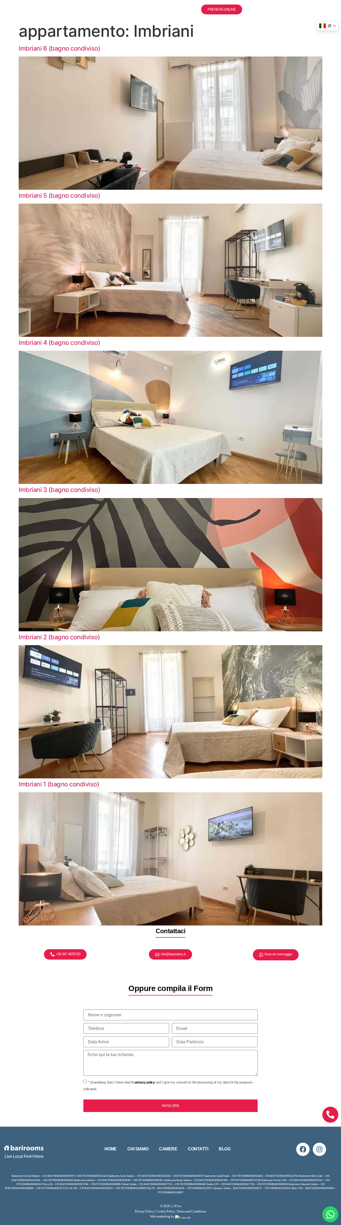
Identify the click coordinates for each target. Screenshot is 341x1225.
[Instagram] (319, 1149)
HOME (110, 1148)
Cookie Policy (165, 1211)
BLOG (190, 9)
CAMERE (133, 9)
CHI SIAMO (103, 9)
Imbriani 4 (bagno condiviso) (59, 342)
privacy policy (145, 1082)
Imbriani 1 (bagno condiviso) (59, 784)
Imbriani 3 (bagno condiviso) (59, 490)
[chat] (330, 1214)
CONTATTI (163, 9)
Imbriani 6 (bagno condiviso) (59, 48)
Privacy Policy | (145, 1211)
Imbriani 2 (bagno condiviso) (59, 637)
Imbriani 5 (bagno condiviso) (59, 195)
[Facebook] (303, 1149)
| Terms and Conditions (191, 1211)
